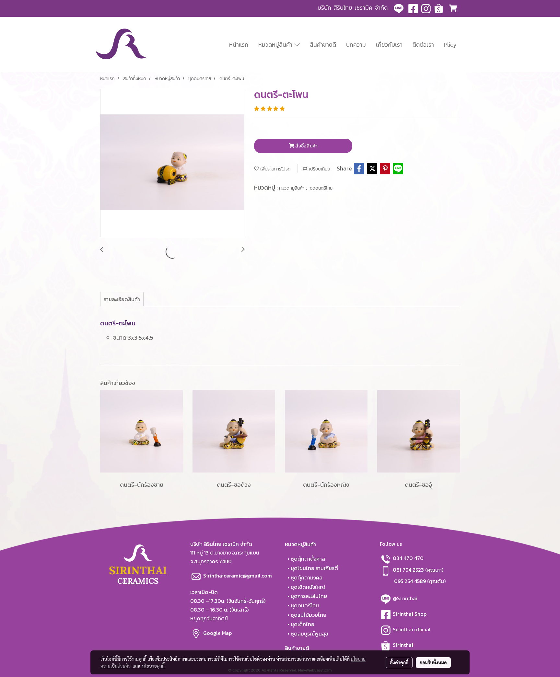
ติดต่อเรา (423, 44)
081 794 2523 (409, 570)
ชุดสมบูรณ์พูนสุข (309, 633)
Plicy (450, 44)
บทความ (356, 44)
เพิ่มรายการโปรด (275, 169)
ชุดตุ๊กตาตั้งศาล (308, 559)
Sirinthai (403, 645)
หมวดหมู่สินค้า (276, 44)
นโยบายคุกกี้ (153, 666)
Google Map (218, 632)
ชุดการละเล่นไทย (309, 596)
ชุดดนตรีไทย (321, 188)
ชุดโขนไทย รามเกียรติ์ (314, 568)
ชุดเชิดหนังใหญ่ (308, 587)
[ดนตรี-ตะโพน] (172, 163)
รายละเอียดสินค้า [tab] (122, 299)
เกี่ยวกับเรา (389, 44)
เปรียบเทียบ (318, 169)
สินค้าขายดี (323, 44)
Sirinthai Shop (410, 614)
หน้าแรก (238, 44)
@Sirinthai (406, 598)
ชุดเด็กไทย (302, 624)
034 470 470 (408, 558)
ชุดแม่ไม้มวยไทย (308, 615)
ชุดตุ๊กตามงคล (306, 577)
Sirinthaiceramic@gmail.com (237, 575)
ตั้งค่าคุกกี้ (399, 662)
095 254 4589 (410, 581)
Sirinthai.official (412, 629)
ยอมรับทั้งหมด (433, 662)
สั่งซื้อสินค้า (305, 146)
